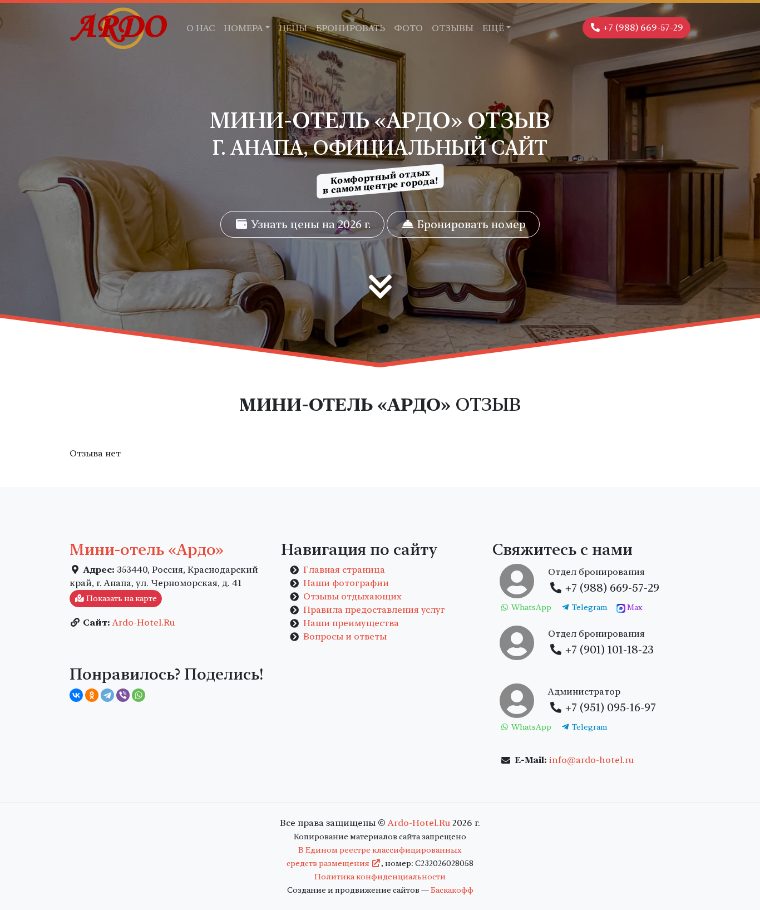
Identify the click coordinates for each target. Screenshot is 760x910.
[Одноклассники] (91, 695)
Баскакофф (452, 890)
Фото (408, 28)
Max (634, 607)
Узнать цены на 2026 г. (309, 224)
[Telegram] (107, 695)
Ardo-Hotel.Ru (143, 622)
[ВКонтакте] (76, 695)
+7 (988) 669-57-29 (642, 27)
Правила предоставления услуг (374, 609)
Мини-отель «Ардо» (147, 549)
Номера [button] (243, 28)
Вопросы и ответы (345, 636)
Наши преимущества (351, 623)
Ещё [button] (493, 28)
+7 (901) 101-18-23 (608, 649)
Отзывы (452, 28)
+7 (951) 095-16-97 (609, 707)
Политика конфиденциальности (380, 876)
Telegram (588, 607)
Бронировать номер (470, 224)
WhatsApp (530, 607)
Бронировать (350, 28)
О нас (200, 28)
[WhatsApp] (138, 695)
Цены (293, 28)
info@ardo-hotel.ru (591, 760)
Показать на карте (121, 598)
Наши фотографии (346, 583)
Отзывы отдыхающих (352, 596)
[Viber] (123, 695)
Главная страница (344, 569)
